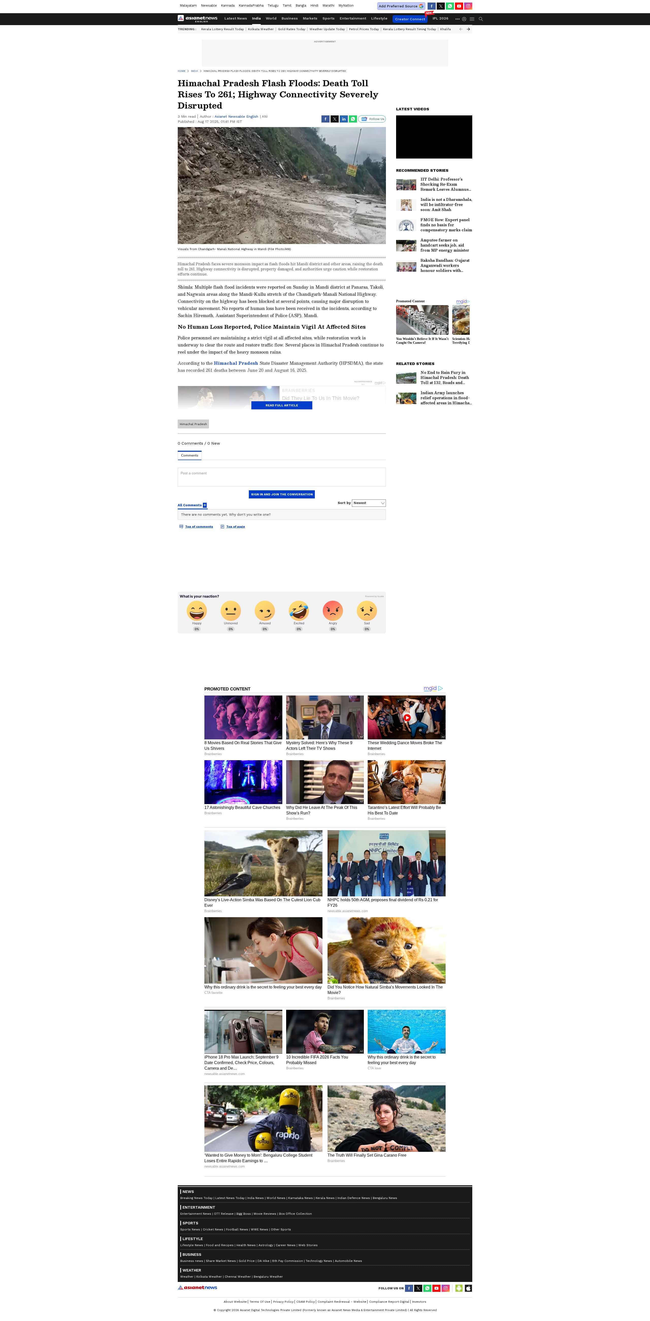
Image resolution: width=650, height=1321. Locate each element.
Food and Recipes (220, 1245)
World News (276, 1198)
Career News (286, 1245)
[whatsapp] (450, 6)
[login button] (465, 19)
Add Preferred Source (398, 6)
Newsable (209, 5)
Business (290, 18)
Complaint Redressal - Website (342, 1301)
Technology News (319, 1261)
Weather (186, 1276)
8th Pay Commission (287, 1261)
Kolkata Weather (261, 29)
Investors (419, 1301)
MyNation (346, 5)
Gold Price (247, 1261)
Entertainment (353, 18)
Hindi (314, 5)
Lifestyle (379, 18)
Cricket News (213, 1229)
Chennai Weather (238, 1276)
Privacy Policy (283, 1301)
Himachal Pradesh (193, 424)
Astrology (265, 1245)
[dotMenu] (458, 19)
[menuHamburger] (472, 19)
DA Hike (263, 1261)
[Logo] (199, 19)
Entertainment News (195, 1213)
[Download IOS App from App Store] (468, 1288)
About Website (235, 1301)
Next (468, 29)
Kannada (228, 5)
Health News (246, 1245)
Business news (191, 1261)
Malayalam (188, 5)
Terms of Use (260, 1301)
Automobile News (348, 1261)
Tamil (287, 5)
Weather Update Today (327, 29)
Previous (461, 29)
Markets (310, 18)
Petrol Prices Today (364, 29)
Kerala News (325, 1198)
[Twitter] (441, 6)
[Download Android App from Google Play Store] (459, 1288)
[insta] (468, 6)
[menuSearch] (481, 19)
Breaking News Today (196, 1198)
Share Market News (221, 1261)
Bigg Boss (243, 1213)
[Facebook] (432, 6)
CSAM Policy (305, 1301)
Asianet (197, 1287)
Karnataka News (300, 1198)
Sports (328, 18)
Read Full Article (282, 405)
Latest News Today (230, 1198)
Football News (237, 1229)
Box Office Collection (295, 1213)
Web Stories (308, 1245)
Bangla (301, 5)
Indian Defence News (353, 1198)
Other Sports (281, 1229)
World (271, 18)
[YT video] (459, 6)
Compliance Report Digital (389, 1301)
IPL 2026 (440, 18)
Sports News (190, 1229)
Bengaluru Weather (268, 1276)
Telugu (273, 5)
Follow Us (376, 119)
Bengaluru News (385, 1198)
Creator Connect (410, 19)
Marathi (328, 5)
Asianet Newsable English (236, 116)
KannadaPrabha (251, 5)
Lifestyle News (191, 1245)
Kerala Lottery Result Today (222, 29)
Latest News (235, 18)
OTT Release (224, 1213)
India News (255, 1198)
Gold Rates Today (291, 29)
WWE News (259, 1229)
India (256, 18)
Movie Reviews (265, 1213)
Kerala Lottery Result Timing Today (409, 29)
